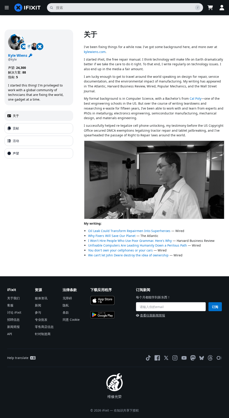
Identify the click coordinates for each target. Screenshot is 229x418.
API (9, 334)
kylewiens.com (95, 52)
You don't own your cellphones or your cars (120, 250)
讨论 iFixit (14, 312)
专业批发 (41, 319)
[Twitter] (166, 358)
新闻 (38, 305)
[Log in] (221, 7)
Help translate (17, 358)
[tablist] (39, 134)
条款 (66, 312)
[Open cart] (210, 7)
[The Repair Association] (219, 358)
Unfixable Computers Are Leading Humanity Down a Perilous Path (137, 245)
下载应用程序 (101, 289)
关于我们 (13, 298)
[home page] (27, 8)
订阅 (215, 307)
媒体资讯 (41, 298)
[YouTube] (184, 358)
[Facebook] (157, 358)
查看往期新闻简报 (152, 315)
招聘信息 (13, 319)
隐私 (66, 305)
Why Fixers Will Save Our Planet (112, 236)
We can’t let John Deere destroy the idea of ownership (128, 255)
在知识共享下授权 (126, 410)
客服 (10, 305)
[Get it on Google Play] (102, 314)
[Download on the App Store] (102, 300)
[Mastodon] (193, 358)
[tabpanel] (154, 146)
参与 (38, 312)
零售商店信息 (44, 327)
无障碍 (67, 298)
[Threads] (210, 358)
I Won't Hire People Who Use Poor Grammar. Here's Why (130, 241)
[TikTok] (148, 358)
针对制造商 (43, 334)
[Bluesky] (201, 358)
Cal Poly (195, 98)
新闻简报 (13, 327)
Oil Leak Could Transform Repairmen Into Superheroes (129, 231)
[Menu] (7, 8)
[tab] (38, 116)
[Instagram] (175, 358)
